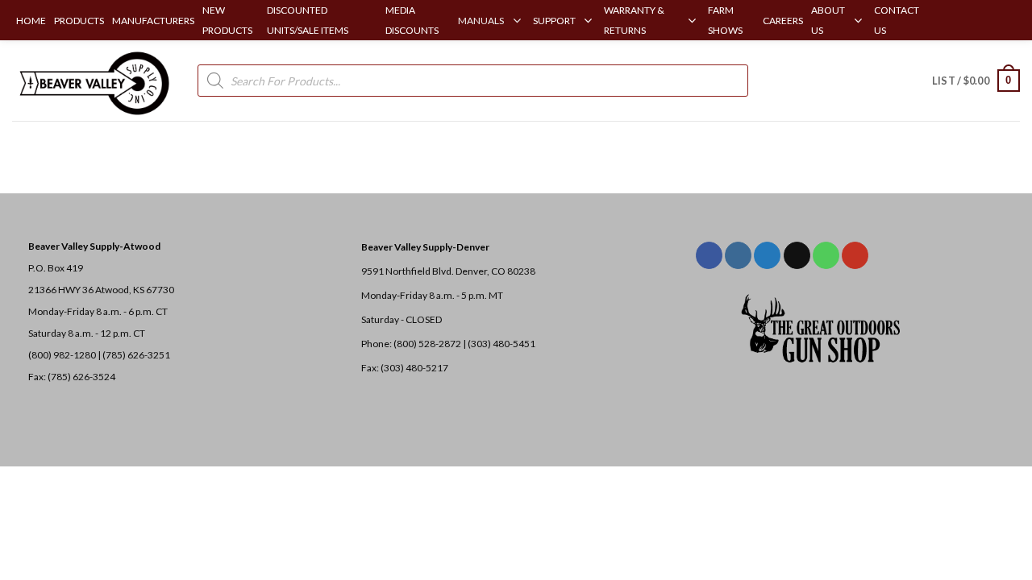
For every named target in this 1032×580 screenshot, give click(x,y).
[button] (976, 80)
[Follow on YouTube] (855, 255)
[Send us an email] (797, 255)
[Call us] (826, 255)
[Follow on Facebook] (709, 255)
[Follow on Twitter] (767, 255)
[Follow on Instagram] (738, 255)
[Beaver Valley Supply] (92, 80)
